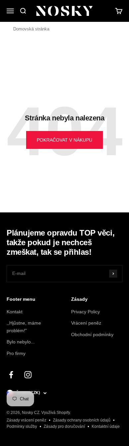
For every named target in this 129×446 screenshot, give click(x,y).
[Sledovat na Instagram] (27, 374)
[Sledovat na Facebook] (11, 374)
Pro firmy (16, 353)
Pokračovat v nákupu (64, 140)
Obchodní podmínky (92, 334)
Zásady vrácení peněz (26, 420)
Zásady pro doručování (64, 426)
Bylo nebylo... (21, 341)
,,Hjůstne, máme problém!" (24, 326)
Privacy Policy (85, 311)
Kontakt (14, 311)
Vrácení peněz (86, 323)
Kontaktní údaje (106, 426)
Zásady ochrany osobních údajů (81, 420)
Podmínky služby (22, 426)
